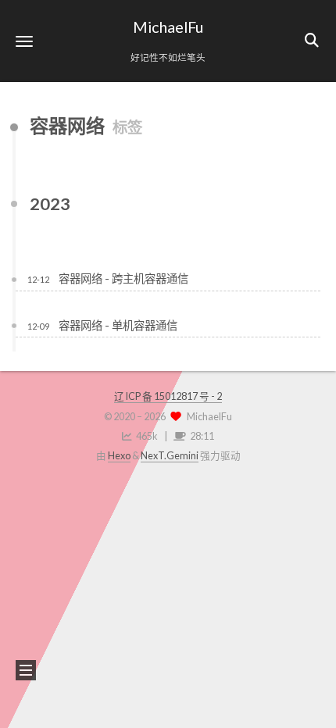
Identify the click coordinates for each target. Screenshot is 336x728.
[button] (24, 41)
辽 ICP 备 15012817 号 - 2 (168, 396)
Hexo (119, 456)
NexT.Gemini (169, 456)
